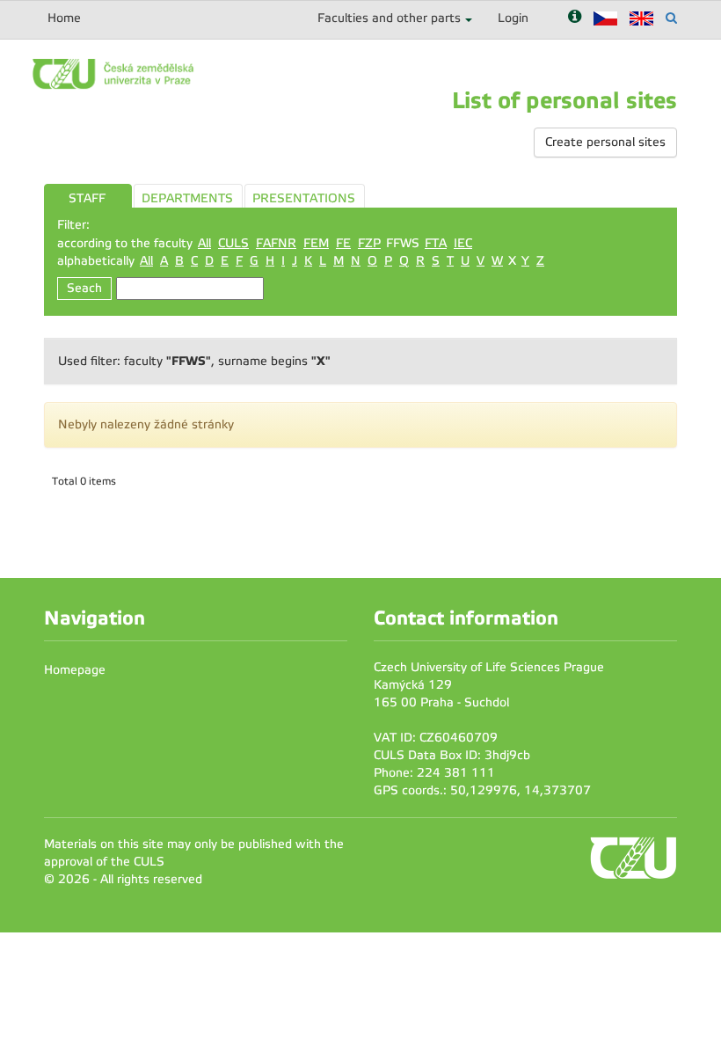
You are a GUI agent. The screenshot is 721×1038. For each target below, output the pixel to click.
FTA (436, 243)
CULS (233, 243)
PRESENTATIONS (303, 198)
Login (513, 18)
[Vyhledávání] (671, 18)
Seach (84, 288)
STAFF (87, 198)
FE (343, 243)
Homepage (75, 669)
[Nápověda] (574, 18)
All (204, 243)
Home (64, 18)
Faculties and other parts (389, 18)
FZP (369, 243)
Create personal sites (605, 142)
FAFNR (276, 243)
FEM (316, 243)
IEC (463, 243)
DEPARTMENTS (187, 198)
